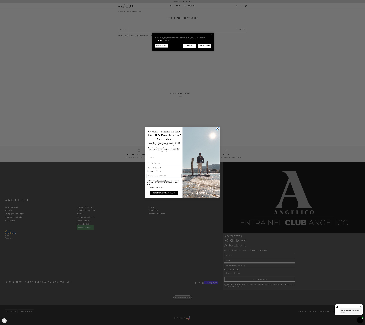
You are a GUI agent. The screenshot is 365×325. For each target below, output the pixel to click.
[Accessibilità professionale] (4, 320)
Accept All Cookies (204, 45)
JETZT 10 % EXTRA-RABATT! (164, 193)
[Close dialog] (217, 128)
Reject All (190, 45)
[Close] (211, 35)
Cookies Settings (161, 45)
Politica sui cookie (163, 40)
